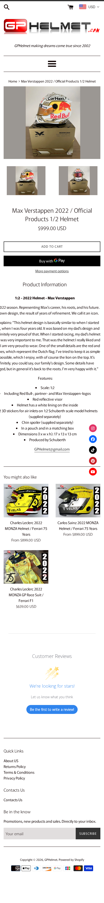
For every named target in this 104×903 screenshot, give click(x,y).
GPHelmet (51, 859)
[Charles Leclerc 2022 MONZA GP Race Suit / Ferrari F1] (26, 567)
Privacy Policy (14, 777)
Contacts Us (13, 799)
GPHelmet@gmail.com (52, 449)
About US (11, 760)
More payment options (52, 270)
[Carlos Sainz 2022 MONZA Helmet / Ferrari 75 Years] (78, 500)
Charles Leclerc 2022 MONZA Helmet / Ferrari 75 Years (26, 528)
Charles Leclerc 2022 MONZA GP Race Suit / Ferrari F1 (26, 594)
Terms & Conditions (19, 772)
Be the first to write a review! (52, 709)
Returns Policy (15, 766)
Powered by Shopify (71, 859)
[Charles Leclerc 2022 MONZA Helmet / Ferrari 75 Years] (26, 500)
